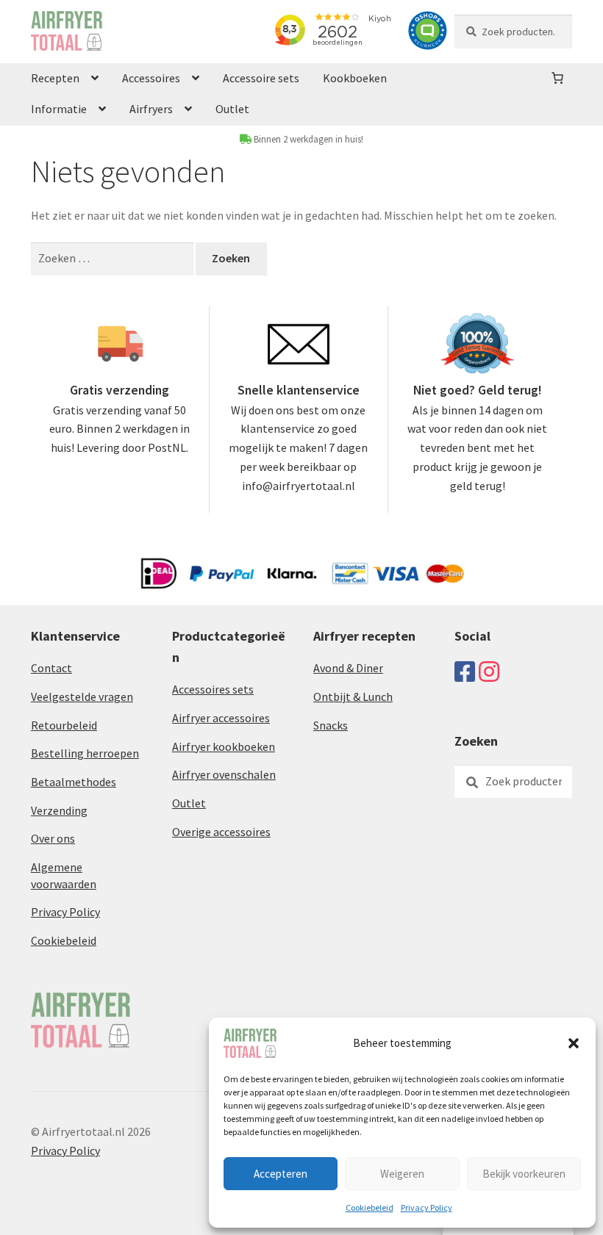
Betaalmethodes (73, 781)
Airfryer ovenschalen (224, 774)
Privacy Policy (426, 1207)
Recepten (55, 78)
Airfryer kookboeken (223, 746)
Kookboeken (355, 78)
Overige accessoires (221, 831)
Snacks (330, 725)
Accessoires (151, 78)
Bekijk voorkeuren (523, 1174)
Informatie (59, 108)
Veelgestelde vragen (82, 696)
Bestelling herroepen (85, 753)
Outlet (232, 108)
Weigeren (402, 1174)
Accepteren (280, 1174)
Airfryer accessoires (221, 717)
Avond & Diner (348, 667)
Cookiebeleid (369, 1207)
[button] (573, 1043)
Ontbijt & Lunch (353, 696)
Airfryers (151, 108)
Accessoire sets (261, 78)
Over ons (53, 838)
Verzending (59, 810)
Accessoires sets (213, 689)
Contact (51, 667)
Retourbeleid (64, 725)
